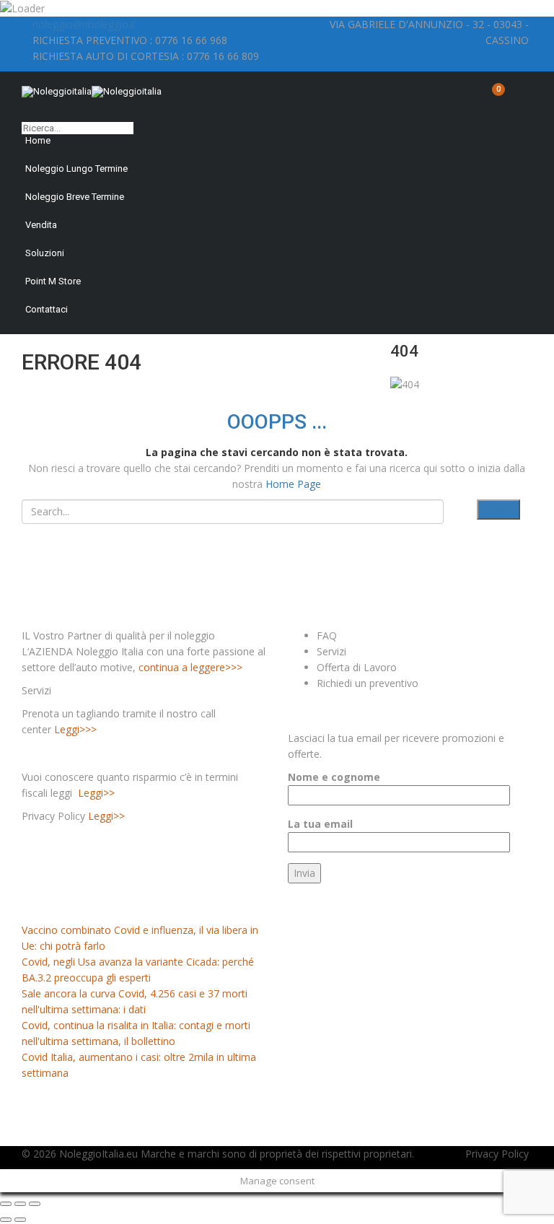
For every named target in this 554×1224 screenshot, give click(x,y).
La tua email (320, 824)
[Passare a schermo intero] (20, 1204)
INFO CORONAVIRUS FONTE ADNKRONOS (130, 906)
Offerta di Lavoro (357, 667)
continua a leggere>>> (190, 667)
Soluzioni (44, 253)
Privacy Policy (497, 1153)
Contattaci (46, 309)
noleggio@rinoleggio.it (84, 24)
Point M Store (53, 281)
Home (37, 140)
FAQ (327, 635)
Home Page (293, 484)
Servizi (331, 651)
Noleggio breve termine (74, 196)
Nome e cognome (334, 777)
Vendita (41, 224)
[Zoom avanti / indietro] (34, 1204)
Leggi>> (96, 793)
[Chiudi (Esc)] (6, 1204)
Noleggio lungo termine (76, 168)
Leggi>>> (75, 729)
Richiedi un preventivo (367, 683)
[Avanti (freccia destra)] (20, 1220)
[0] (492, 97)
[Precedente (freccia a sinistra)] (6, 1220)
